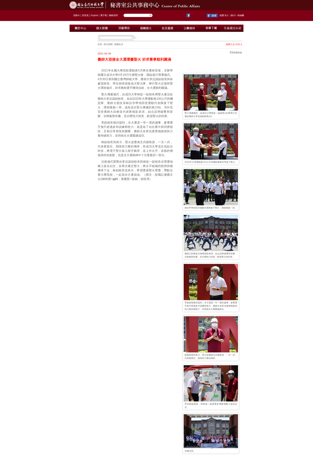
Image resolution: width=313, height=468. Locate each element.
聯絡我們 (113, 15)
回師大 (76, 15)
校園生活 (118, 44)
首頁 (100, 44)
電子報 (103, 15)
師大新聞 (108, 44)
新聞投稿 (237, 52)
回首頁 (85, 15)
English (94, 15)
